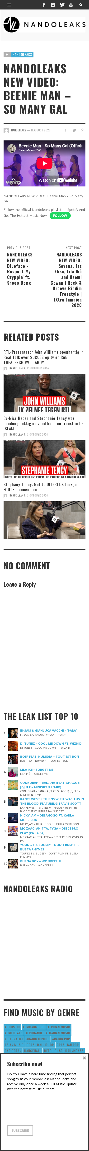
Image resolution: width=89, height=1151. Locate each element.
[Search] (9, 4)
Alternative (14, 1038)
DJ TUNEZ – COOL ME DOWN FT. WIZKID (51, 743)
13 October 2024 (38, 368)
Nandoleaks (22, 54)
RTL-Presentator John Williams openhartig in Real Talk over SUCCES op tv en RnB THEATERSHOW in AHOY (44, 357)
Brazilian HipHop (40, 1044)
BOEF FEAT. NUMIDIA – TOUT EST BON (49, 756)
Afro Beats (14, 1032)
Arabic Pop (61, 1038)
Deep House (53, 1050)
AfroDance (34, 1032)
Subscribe (20, 1130)
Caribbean (13, 1050)
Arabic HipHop (37, 1038)
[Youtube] (70, 4)
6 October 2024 (37, 434)
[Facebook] (43, 4)
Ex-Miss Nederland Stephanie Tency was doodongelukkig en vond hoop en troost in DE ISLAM (44, 423)
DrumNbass (74, 1050)
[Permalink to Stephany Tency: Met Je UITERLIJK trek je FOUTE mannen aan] (44, 520)
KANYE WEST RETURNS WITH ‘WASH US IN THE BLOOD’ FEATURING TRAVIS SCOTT (52, 801)
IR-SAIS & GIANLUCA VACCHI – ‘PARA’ (48, 730)
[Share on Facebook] (66, 130)
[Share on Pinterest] (82, 130)
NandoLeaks (17, 368)
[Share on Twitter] (74, 130)
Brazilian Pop (68, 1044)
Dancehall (32, 1050)
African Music (58, 1026)
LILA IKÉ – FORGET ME (36, 769)
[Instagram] (52, 4)
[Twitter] (61, 4)
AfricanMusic (34, 1026)
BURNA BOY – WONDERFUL (41, 861)
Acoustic (12, 1026)
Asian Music (14, 1044)
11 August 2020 (41, 130)
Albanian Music (58, 1032)
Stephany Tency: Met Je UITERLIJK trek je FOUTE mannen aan (40, 486)
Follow (60, 215)
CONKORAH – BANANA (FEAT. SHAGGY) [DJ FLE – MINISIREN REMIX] (50, 784)
